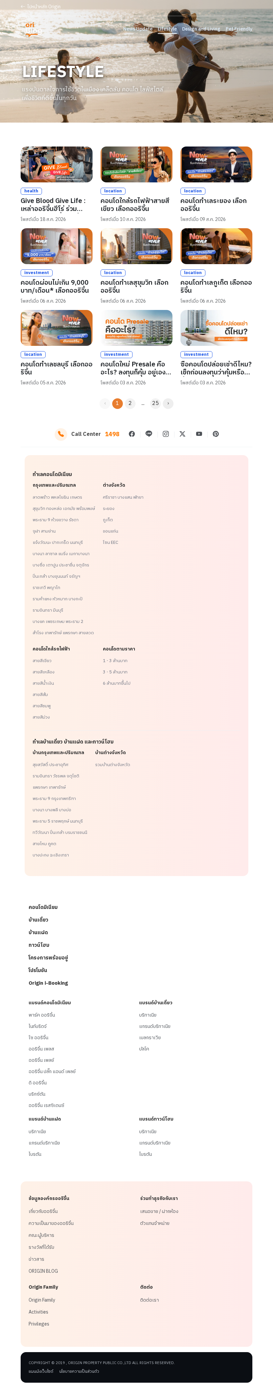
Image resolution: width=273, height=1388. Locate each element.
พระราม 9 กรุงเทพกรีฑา (54, 798)
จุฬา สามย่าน (44, 531)
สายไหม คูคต (44, 843)
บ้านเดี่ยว (38, 920)
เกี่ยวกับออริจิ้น (43, 1212)
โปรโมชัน (38, 970)
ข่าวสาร (36, 1259)
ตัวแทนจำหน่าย (154, 1224)
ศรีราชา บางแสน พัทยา (123, 497)
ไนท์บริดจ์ (38, 1027)
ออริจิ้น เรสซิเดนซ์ (46, 1106)
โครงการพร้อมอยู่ (48, 958)
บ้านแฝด (38, 933)
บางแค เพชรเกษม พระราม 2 (58, 621)
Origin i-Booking (48, 983)
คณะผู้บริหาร (41, 1235)
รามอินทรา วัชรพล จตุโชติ (56, 776)
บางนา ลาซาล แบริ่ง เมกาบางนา (61, 553)
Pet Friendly (239, 29)
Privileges (39, 1324)
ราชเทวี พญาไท (46, 587)
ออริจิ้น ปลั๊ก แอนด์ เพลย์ (52, 1072)
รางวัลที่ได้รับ (41, 1247)
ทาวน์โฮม (39, 945)
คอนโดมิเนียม (43, 907)
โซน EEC (110, 542)
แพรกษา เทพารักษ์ (49, 787)
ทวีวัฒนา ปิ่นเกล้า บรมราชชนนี (60, 832)
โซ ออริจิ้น (38, 1038)
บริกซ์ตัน (37, 1094)
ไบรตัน (35, 1154)
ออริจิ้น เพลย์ (41, 1060)
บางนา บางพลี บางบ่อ (52, 810)
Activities (38, 1312)
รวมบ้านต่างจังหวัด (112, 764)
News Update (137, 29)
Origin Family (42, 1300)
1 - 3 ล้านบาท (115, 660)
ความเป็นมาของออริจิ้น (51, 1224)
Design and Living (201, 29)
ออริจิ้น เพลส (41, 1049)
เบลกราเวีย (150, 1038)
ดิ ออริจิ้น (38, 1083)
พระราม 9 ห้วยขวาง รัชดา (56, 520)
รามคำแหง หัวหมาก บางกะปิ (58, 599)
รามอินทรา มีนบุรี (48, 610)
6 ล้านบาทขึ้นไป (117, 683)
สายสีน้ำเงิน (43, 683)
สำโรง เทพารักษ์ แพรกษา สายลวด (63, 633)
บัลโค (144, 1049)
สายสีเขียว (42, 660)
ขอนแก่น (110, 531)
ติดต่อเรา (149, 1300)
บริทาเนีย (147, 1015)
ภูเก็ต (108, 520)
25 (155, 403)
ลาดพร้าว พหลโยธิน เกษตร (57, 497)
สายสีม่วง (41, 717)
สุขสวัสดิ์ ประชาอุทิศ (50, 764)
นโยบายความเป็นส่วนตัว (79, 1372)
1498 (112, 434)
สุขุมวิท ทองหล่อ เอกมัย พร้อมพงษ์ (64, 508)
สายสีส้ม (40, 694)
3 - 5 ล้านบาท (115, 672)
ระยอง (109, 508)
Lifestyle (167, 29)
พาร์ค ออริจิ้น (42, 1015)
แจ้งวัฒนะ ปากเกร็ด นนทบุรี (58, 542)
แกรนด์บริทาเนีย (154, 1027)
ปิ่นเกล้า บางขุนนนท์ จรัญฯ (56, 576)
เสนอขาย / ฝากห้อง (159, 1212)
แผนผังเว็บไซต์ (41, 1372)
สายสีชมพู (42, 706)
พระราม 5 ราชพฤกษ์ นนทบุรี (58, 821)
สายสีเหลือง (44, 672)
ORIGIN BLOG (43, 1271)
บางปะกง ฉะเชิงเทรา (51, 855)
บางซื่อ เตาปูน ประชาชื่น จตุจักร (61, 565)
